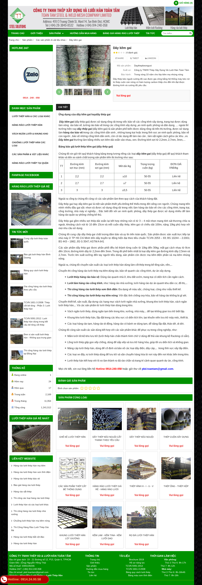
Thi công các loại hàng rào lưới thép (32, 498)
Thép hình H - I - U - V (141, 486)
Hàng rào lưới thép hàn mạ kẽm (29, 465)
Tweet (135, 58)
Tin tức (150, 33)
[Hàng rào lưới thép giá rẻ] (31, 209)
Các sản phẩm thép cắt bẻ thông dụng (72, 488)
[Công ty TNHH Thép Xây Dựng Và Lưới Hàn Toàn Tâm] (101, 29)
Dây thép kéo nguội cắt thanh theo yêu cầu (107, 438)
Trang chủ (17, 33)
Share (120, 58)
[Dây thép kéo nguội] (141, 419)
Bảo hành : (126, 74)
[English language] (31, 438)
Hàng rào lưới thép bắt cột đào (29, 537)
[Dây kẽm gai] (83, 65)
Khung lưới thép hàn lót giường (72, 537)
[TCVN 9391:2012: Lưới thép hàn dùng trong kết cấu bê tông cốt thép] (16, 328)
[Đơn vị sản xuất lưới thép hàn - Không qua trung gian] (16, 344)
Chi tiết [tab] (63, 107)
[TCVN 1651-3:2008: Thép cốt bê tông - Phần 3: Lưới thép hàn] (16, 312)
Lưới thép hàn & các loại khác (31, 116)
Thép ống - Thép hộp (176, 486)
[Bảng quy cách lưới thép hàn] (16, 280)
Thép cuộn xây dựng (176, 437)
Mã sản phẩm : (124, 65)
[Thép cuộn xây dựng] (176, 419)
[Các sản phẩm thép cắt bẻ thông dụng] (72, 468)
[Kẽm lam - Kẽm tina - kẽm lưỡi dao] (107, 517)
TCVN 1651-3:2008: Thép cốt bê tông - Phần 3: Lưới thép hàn (37, 305)
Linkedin (151, 58)
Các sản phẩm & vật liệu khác (30, 154)
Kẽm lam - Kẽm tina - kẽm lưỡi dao (107, 537)
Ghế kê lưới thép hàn (72, 437)
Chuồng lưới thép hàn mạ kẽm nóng (32, 520)
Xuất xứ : (127, 70)
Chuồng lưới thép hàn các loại (28, 144)
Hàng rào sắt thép (23, 491)
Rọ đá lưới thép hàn (141, 535)
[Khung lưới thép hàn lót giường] (72, 517)
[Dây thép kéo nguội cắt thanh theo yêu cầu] (107, 419)
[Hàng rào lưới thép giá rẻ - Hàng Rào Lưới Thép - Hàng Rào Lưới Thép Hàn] (107, 468)
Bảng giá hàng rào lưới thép (121, 33)
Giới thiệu (37, 33)
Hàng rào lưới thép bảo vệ (27, 478)
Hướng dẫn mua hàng (83, 33)
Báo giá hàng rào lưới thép (27, 485)
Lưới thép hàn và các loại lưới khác (31, 504)
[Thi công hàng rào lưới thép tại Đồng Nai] (16, 360)
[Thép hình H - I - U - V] (141, 468)
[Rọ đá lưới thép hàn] (141, 517)
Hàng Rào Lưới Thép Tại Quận (30, 163)
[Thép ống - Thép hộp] (176, 468)
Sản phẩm (55, 33)
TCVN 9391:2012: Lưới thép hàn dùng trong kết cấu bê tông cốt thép (36, 321)
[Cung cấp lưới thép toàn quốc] (16, 248)
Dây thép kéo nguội (142, 437)
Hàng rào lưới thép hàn (27, 125)
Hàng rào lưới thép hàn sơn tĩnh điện (32, 472)
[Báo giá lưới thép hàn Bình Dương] (16, 264)
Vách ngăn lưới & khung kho (30, 133)
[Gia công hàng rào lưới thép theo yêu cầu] (16, 296)
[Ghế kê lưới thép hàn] (72, 419)
